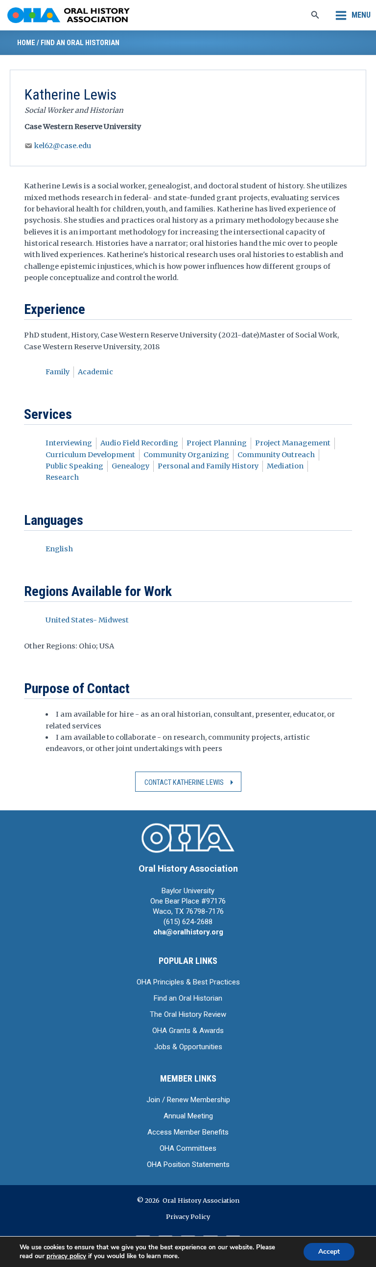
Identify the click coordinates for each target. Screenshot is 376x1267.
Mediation (285, 466)
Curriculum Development (90, 454)
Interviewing (69, 443)
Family (58, 371)
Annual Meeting (188, 1116)
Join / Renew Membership (188, 1099)
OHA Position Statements (188, 1164)
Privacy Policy (188, 1216)
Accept (329, 1251)
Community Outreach (276, 454)
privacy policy (66, 1256)
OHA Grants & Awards (188, 1030)
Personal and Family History (208, 466)
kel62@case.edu (62, 145)
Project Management (292, 443)
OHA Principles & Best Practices (188, 982)
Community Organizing (186, 454)
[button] (315, 15)
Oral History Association (188, 868)
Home (26, 42)
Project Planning (217, 443)
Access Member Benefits (188, 1132)
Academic (95, 371)
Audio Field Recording (139, 443)
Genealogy (130, 466)
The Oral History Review (188, 1014)
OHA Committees (188, 1148)
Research (62, 477)
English (59, 548)
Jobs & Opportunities (188, 1046)
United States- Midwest (87, 620)
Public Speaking (74, 466)
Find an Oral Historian (80, 42)
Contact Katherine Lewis (184, 782)
